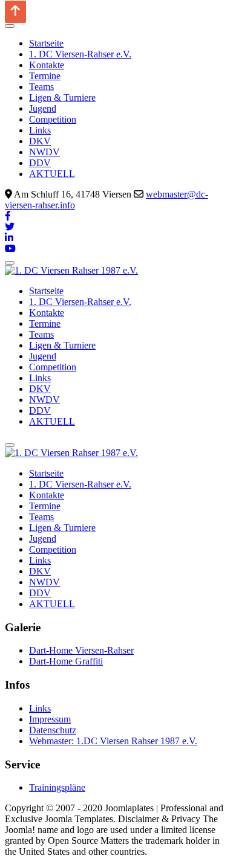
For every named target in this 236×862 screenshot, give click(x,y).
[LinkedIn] (9, 238)
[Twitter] (10, 227)
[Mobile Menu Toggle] (10, 26)
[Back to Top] (15, 12)
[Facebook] (8, 216)
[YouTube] (10, 248)
